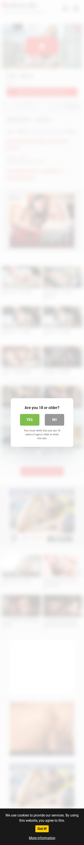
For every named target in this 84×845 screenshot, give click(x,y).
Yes (29, 420)
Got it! (42, 829)
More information (42, 838)
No (54, 420)
